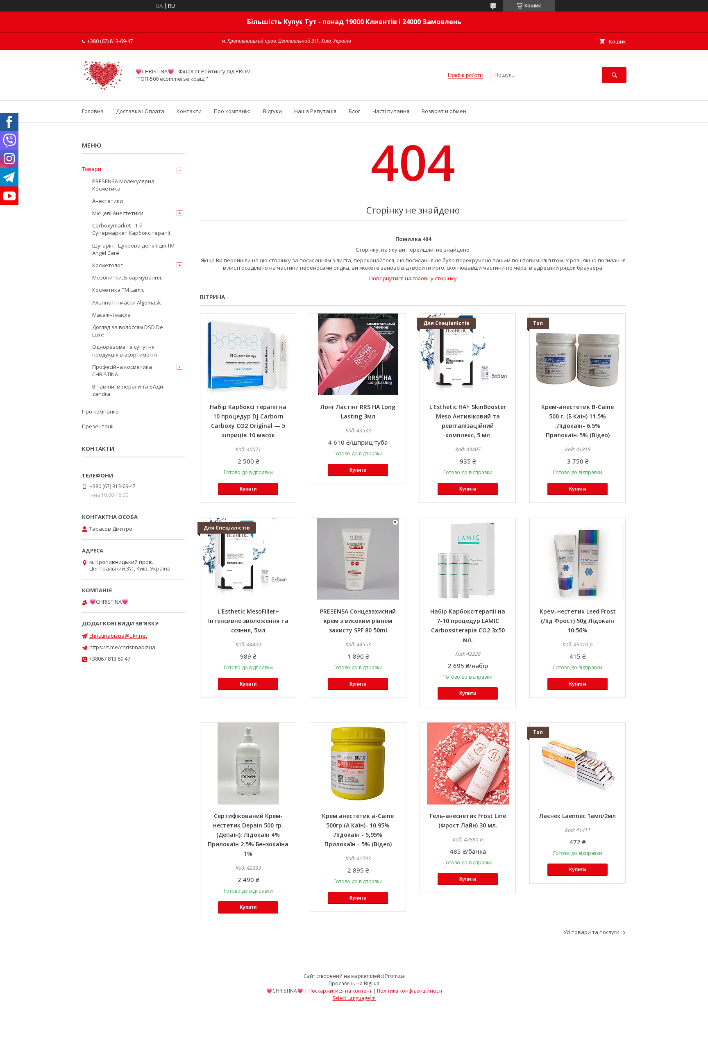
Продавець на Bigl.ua (354, 983)
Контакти (189, 111)
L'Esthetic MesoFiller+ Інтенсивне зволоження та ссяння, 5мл (248, 620)
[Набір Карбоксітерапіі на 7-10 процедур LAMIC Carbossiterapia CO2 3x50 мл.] (467, 559)
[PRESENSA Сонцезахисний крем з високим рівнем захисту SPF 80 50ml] (358, 559)
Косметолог (107, 265)
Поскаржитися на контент (340, 990)
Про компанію (232, 111)
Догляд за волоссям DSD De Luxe (127, 330)
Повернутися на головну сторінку (413, 278)
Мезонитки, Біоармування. (127, 277)
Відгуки (272, 111)
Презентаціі (97, 426)
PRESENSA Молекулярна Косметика (123, 184)
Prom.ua (395, 976)
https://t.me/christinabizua (122, 647)
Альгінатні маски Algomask (126, 302)
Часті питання (390, 111)
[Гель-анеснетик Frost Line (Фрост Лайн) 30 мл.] (467, 764)
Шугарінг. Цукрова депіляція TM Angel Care (133, 249)
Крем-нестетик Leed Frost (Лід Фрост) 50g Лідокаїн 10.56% (578, 620)
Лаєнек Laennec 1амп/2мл (577, 816)
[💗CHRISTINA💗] (104, 89)
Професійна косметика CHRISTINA (122, 370)
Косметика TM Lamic (118, 289)
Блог (354, 111)
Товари (91, 169)
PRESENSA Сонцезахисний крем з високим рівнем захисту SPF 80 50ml (358, 620)
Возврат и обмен (444, 111)
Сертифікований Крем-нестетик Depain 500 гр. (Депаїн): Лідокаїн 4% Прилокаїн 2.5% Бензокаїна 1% (248, 834)
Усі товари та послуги (591, 932)
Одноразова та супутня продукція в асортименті (124, 350)
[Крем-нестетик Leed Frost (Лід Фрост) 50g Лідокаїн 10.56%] (577, 559)
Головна (93, 111)
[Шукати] (614, 75)
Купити (248, 489)
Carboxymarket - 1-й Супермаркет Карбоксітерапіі (131, 229)
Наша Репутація (315, 111)
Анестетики (107, 201)
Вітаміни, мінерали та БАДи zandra (127, 390)
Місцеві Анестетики (117, 213)
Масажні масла (111, 314)
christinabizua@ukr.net (118, 635)
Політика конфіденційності (409, 990)
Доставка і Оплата (140, 111)
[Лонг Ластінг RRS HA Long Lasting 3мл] (358, 354)
